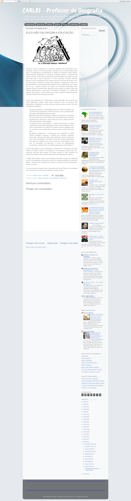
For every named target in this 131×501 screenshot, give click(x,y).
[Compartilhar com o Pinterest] (63, 175)
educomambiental (88, 331)
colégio (40, 178)
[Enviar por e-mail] (56, 175)
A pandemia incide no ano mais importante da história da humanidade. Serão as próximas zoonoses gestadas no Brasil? (96, 210)
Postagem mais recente (35, 243)
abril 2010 (88, 461)
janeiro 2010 (88, 466)
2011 (85, 439)
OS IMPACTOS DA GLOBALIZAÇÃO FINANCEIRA (94, 154)
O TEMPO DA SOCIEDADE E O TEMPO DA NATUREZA (97, 167)
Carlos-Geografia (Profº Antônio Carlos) (93, 381)
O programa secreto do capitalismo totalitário (95, 126)
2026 (85, 401)
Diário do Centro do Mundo (89, 363)
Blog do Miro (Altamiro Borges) (90, 367)
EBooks (49, 24)
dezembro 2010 (89, 444)
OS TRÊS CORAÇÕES (90, 297)
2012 (85, 436)
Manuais (57, 24)
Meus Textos (40, 24)
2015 (85, 429)
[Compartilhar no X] (59, 175)
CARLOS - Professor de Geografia (62, 11)
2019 (85, 419)
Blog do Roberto (88, 313)
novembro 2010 (89, 446)
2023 (85, 409)
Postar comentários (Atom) (38, 247)
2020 (85, 417)
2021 (85, 414)
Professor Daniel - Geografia (90, 378)
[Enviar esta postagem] (52, 175)
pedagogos (56, 178)
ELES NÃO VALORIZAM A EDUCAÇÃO (92, 469)
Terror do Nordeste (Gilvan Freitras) (92, 369)
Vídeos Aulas (74, 24)
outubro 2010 (89, 449)
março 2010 (88, 464)
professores (63, 178)
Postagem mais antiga (69, 243)
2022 (85, 411)
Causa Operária (86, 358)
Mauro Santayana (87, 365)
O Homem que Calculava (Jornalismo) (92, 385)
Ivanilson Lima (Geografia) (89, 387)
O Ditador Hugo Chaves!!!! (96, 223)
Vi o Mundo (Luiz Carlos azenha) (91, 372)
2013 (85, 434)
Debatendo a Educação (90, 268)
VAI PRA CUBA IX (88, 285)
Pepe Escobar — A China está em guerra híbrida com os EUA (97, 238)
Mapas (65, 24)
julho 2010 (88, 456)
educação (45, 178)
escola (50, 178)
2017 (85, 424)
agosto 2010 (88, 454)
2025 (85, 404)
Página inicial (30, 24)
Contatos (83, 24)
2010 (85, 441)
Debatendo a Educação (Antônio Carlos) (93, 383)
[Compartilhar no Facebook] (61, 175)
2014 (85, 431)
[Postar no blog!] (57, 175)
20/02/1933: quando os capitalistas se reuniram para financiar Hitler (95, 139)
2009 (85, 474)
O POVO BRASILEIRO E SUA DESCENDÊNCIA (96, 113)
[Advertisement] (52, 236)
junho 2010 (88, 459)
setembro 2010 (89, 451)
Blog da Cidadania (87, 360)
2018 (85, 422)
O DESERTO (87, 257)
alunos (35, 178)
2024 (85, 406)
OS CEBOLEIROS (88, 296)
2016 (85, 427)
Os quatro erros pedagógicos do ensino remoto (95, 181)
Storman (72, 496)
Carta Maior (85, 356)
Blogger (86, 496)
